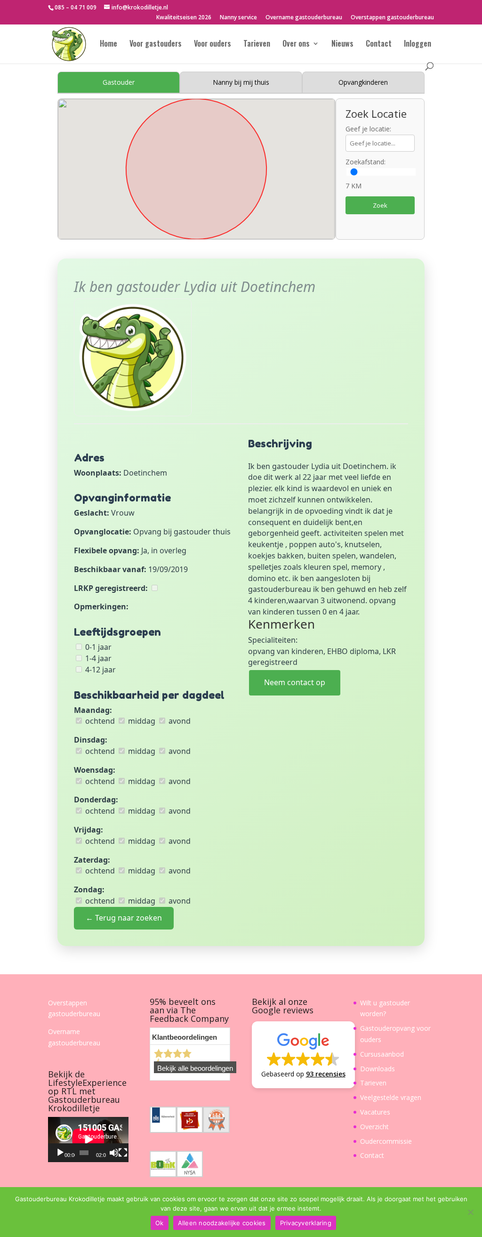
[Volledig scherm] (123, 1152)
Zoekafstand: (365, 161)
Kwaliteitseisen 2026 (183, 18)
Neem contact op (294, 682)
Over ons (296, 44)
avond (179, 721)
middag (140, 721)
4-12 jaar (99, 669)
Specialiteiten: (272, 640)
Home (108, 44)
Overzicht (374, 1126)
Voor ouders (212, 44)
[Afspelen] (60, 1152)
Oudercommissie (386, 1141)
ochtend (99, 721)
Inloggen (417, 44)
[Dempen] (114, 1152)
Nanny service (238, 18)
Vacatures (375, 1112)
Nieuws (342, 44)
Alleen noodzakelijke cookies (222, 1223)
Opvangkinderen (363, 82)
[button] (303, 1054)
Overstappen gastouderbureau (392, 18)
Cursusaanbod (382, 1054)
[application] (88, 1139)
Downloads (377, 1068)
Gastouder (119, 82)
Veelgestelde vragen (390, 1097)
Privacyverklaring (305, 1223)
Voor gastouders (155, 44)
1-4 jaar (97, 658)
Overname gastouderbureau (303, 18)
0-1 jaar (97, 647)
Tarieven (256, 44)
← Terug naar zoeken (124, 918)
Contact (379, 44)
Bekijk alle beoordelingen (195, 1068)
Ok (159, 1223)
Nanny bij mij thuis (241, 82)
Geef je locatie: (368, 128)
